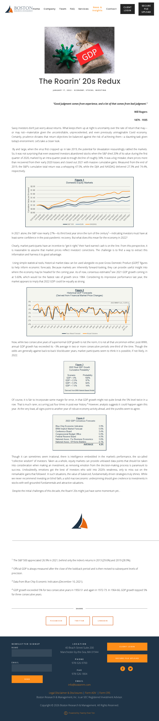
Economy (79, 90)
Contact (111, 8)
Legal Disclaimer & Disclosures (65, 693)
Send (27, 679)
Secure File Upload (146, 9)
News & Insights (97, 9)
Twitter (79, 620)
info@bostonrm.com (79, 684)
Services (83, 8)
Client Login (127, 9)
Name (15, 647)
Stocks (90, 90)
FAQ (72, 8)
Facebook (56, 620)
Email (15, 662)
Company (50, 8)
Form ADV (90, 693)
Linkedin (103, 620)
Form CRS (104, 693)
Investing (100, 90)
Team (62, 8)
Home (36, 8)
